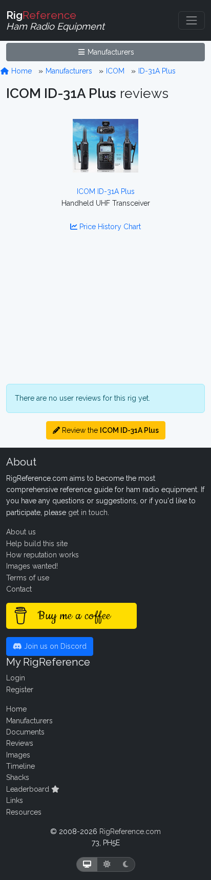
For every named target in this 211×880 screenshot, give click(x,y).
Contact (19, 589)
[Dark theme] (126, 864)
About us (21, 532)
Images (18, 755)
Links (14, 800)
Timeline (20, 766)
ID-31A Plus (157, 71)
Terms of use (27, 578)
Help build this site (37, 544)
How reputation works (42, 555)
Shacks (17, 777)
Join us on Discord (54, 646)
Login (15, 678)
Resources (23, 812)
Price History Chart (109, 227)
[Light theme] (107, 864)
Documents (25, 732)
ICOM (115, 71)
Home (20, 71)
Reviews (19, 743)
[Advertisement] (105, 314)
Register (19, 690)
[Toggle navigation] (191, 20)
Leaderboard (28, 789)
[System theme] (87, 864)
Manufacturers (110, 52)
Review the (109, 430)
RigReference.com (130, 831)
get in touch (88, 512)
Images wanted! (32, 566)
